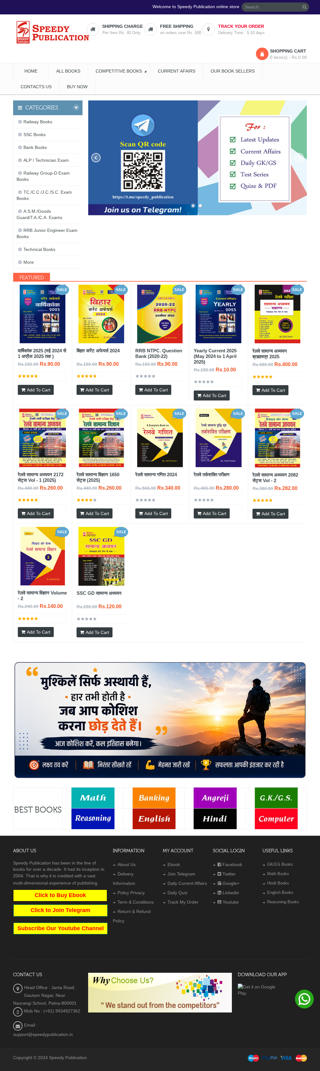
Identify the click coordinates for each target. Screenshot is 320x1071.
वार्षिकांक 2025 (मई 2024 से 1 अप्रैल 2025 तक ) (42, 353)
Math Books (278, 873)
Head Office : (37, 987)
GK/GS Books (280, 864)
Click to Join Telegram (60, 910)
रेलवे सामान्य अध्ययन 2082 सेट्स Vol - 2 (275, 477)
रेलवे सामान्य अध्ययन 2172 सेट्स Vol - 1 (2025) (40, 477)
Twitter (229, 873)
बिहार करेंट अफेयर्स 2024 (98, 350)
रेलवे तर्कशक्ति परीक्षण (211, 474)
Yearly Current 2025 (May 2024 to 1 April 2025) (215, 356)
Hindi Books (278, 883)
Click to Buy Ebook (60, 895)
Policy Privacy (131, 892)
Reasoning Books (283, 902)
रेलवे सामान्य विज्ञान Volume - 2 (42, 595)
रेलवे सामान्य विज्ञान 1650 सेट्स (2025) (98, 477)
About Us (127, 864)
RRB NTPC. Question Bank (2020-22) (158, 353)
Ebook (174, 864)
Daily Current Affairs (187, 883)
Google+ (230, 883)
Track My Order (183, 902)
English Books (280, 892)
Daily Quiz (178, 892)
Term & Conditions (136, 902)
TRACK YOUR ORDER (241, 26)
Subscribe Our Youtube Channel (61, 928)
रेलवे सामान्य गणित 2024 (156, 474)
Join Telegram (181, 873)
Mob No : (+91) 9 (41, 1010)
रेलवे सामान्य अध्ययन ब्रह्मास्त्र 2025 (269, 353)
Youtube (230, 902)
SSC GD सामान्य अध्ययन (99, 593)
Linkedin (230, 892)
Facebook (232, 864)
